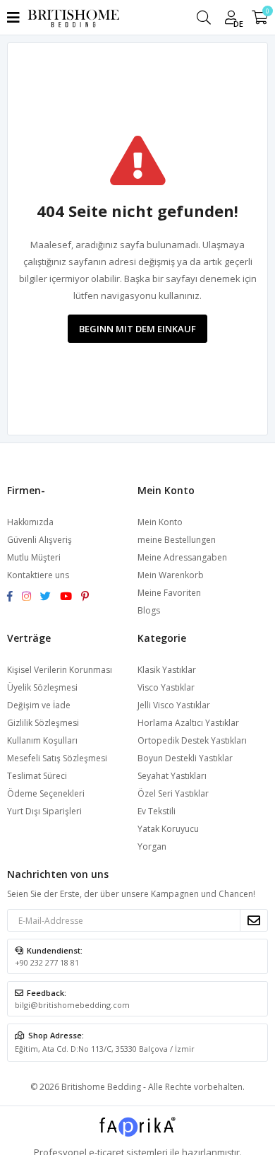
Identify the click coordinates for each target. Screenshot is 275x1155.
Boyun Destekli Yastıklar (185, 758)
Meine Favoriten (169, 593)
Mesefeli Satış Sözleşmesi (57, 758)
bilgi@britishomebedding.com (72, 1004)
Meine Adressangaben (182, 557)
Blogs (149, 610)
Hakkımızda (30, 522)
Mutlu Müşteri (34, 557)
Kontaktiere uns (38, 575)
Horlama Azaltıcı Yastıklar (188, 723)
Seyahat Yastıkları (172, 776)
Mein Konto (160, 522)
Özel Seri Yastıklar (173, 793)
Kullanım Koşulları (42, 740)
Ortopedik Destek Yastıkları (192, 740)
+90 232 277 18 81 (47, 962)
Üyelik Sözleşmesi (42, 687)
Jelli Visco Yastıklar (174, 705)
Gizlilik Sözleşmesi (43, 723)
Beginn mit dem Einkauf (137, 328)
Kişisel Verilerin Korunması (59, 670)
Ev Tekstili (157, 811)
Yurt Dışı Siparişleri (44, 811)
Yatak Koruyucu (168, 829)
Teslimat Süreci (37, 776)
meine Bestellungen (177, 540)
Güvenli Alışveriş (39, 540)
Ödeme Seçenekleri (46, 793)
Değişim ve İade (39, 705)
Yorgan (152, 846)
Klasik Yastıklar (167, 670)
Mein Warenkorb (171, 575)
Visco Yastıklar (166, 687)
